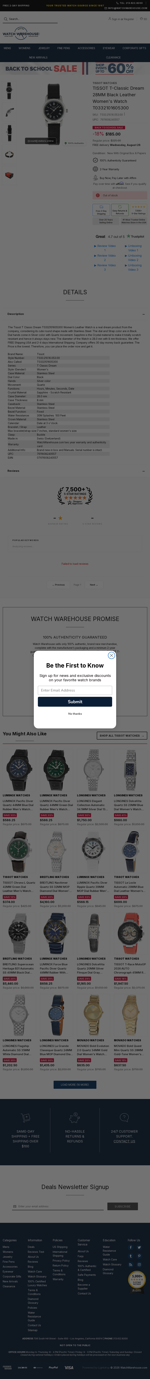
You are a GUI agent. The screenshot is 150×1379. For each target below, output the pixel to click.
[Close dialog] (111, 655)
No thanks (75, 714)
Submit (75, 702)
